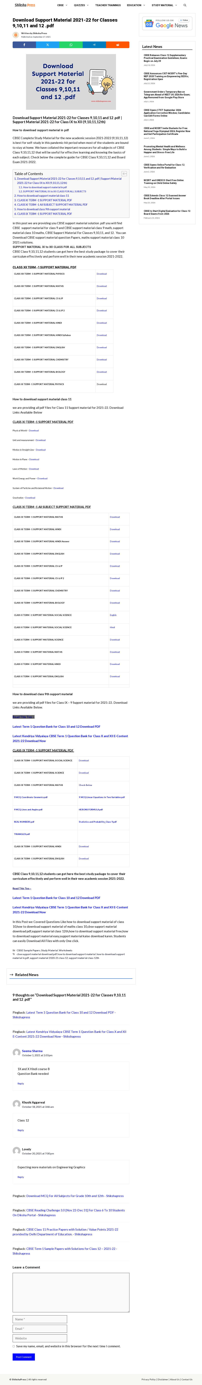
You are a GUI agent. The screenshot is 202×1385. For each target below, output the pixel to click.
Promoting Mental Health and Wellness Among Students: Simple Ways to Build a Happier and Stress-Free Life (165, 149)
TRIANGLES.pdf (22, 834)
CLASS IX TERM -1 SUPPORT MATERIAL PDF (44, 213)
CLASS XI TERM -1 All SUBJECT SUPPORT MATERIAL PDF (52, 204)
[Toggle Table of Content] (122, 173)
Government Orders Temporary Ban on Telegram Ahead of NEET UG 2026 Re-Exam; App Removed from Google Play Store (167, 95)
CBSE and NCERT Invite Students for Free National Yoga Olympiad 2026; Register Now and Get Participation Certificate (167, 131)
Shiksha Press (40, 33)
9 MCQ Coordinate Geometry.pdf (31, 797)
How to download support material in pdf (45, 187)
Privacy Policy (149, 1379)
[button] (185, 5)
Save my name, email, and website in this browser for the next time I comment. (68, 1346)
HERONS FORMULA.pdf (91, 809)
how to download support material (77, 954)
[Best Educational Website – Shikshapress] (25, 5)
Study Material (49, 950)
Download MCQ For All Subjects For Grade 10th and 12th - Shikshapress (75, 1196)
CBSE (60, 5)
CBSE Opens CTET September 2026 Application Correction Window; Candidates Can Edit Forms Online (167, 113)
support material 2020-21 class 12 (49, 957)
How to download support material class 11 (43, 195)
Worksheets (65, 950)
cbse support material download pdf (37, 954)
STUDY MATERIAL (162, 5)
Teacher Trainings (108, 5)
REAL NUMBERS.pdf (24, 822)
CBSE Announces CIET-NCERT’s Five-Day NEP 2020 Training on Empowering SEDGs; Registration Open (166, 76)
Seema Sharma (32, 1051)
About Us (174, 1379)
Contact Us (187, 1379)
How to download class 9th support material (43, 209)
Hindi (112, 627)
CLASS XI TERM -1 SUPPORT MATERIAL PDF (44, 200)
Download (102, 274)
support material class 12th (84, 957)
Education (134, 5)
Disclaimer (163, 1379)
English (113, 615)
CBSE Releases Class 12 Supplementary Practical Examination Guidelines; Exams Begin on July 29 (165, 58)
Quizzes (79, 5)
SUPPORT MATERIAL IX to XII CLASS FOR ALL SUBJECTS (55, 191)
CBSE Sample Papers (28, 950)
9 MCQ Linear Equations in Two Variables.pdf (102, 797)
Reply (21, 1083)
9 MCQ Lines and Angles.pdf (28, 809)
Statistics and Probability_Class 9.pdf (98, 822)
